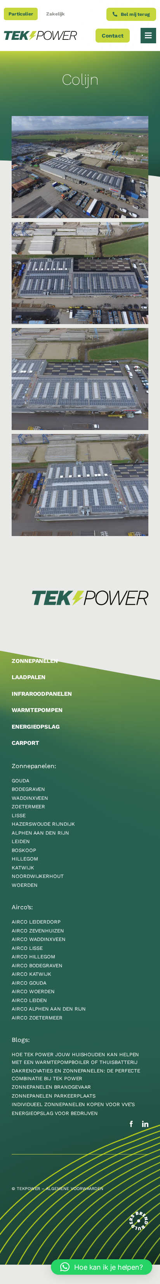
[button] (101, 1267)
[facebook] (131, 1124)
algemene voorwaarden (74, 1188)
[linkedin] (145, 1124)
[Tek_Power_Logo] (40, 34)
